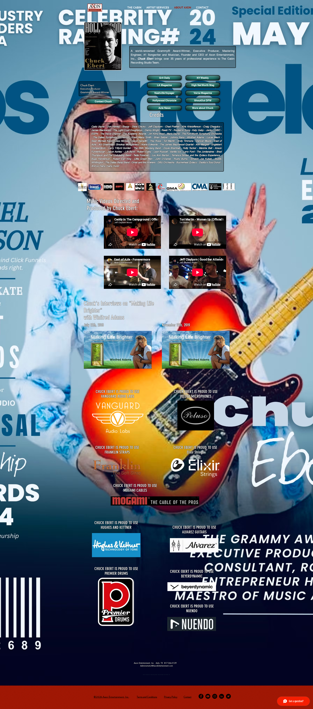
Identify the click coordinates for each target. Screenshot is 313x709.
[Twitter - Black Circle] (228, 696)
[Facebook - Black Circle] (201, 696)
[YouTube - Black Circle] (207, 696)
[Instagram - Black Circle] (214, 696)
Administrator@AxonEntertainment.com (156, 665)
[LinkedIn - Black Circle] (221, 696)
